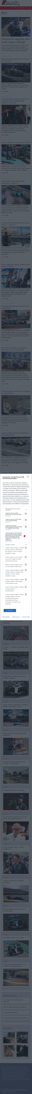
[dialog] (16, 547)
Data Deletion (6, 617)
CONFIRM (10, 610)
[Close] (28, 477)
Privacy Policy (26, 617)
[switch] (25, 514)
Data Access (16, 617)
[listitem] (16, 509)
